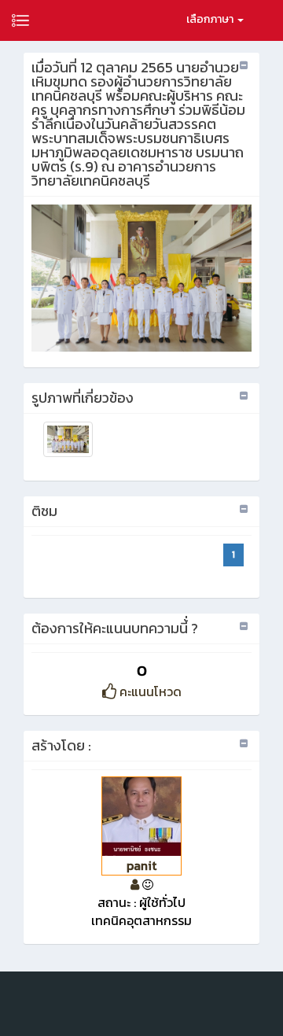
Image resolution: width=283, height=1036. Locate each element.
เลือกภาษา (211, 19)
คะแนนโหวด (149, 691)
